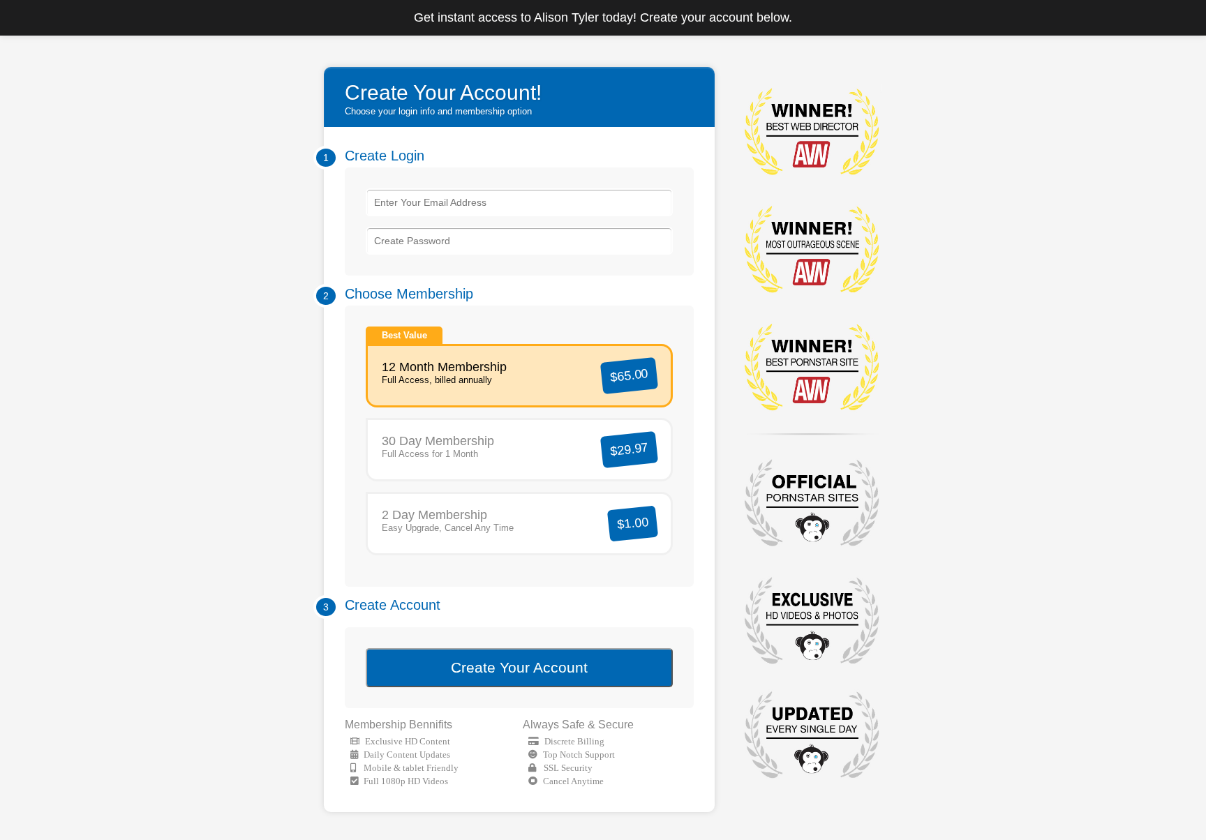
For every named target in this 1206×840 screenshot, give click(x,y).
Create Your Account (519, 667)
